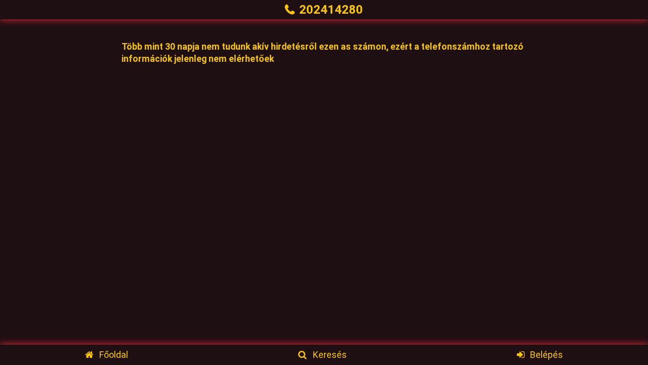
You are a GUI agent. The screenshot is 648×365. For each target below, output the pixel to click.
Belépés (546, 354)
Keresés (329, 354)
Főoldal (113, 354)
